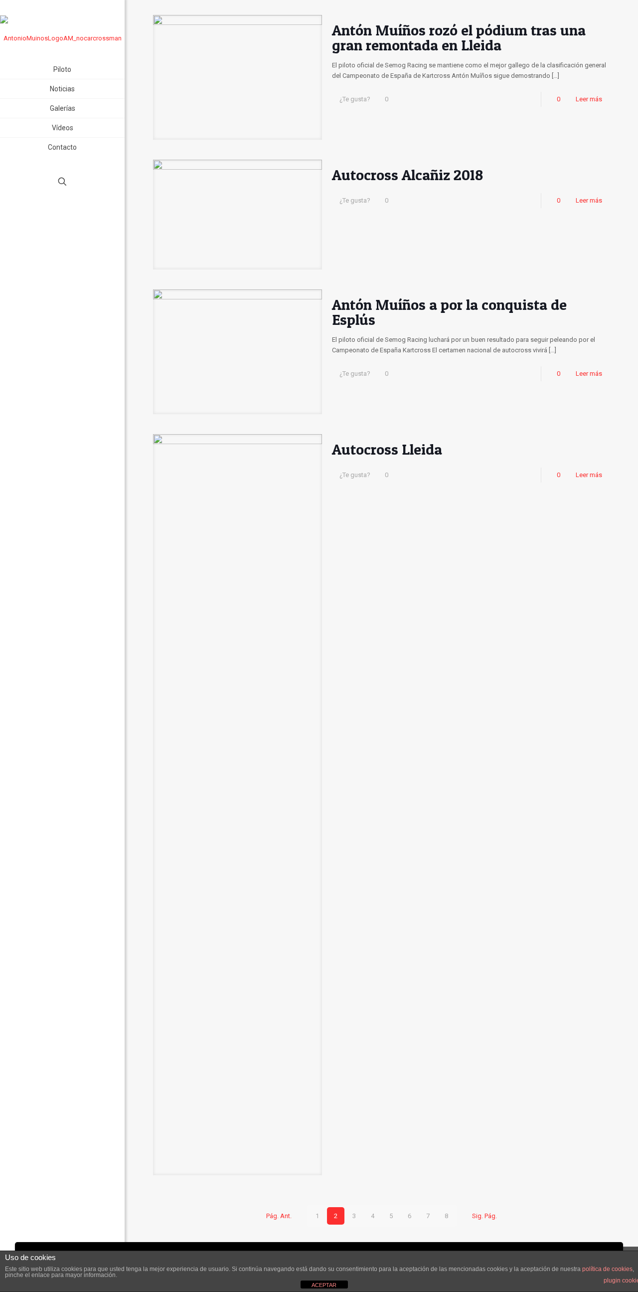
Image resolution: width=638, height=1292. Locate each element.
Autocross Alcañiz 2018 (407, 175)
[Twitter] (62, 217)
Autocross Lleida (387, 449)
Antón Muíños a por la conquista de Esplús (449, 311)
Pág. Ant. (278, 1216)
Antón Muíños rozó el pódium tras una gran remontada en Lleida (459, 37)
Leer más (589, 99)
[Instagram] (76, 217)
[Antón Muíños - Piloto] (62, 29)
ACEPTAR (324, 1285)
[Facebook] (49, 217)
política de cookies (607, 1269)
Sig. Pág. (484, 1216)
